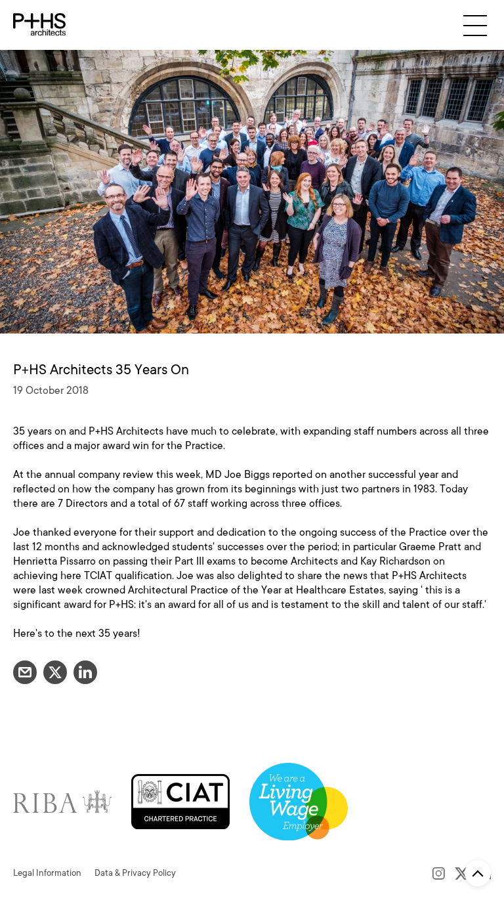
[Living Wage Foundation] (298, 800)
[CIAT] (180, 800)
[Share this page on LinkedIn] (85, 672)
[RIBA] (62, 800)
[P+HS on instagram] (438, 873)
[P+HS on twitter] (462, 873)
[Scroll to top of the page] (478, 873)
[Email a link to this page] (25, 672)
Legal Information (47, 872)
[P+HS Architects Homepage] (39, 25)
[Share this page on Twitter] (55, 672)
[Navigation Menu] (475, 25)
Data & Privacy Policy (135, 872)
